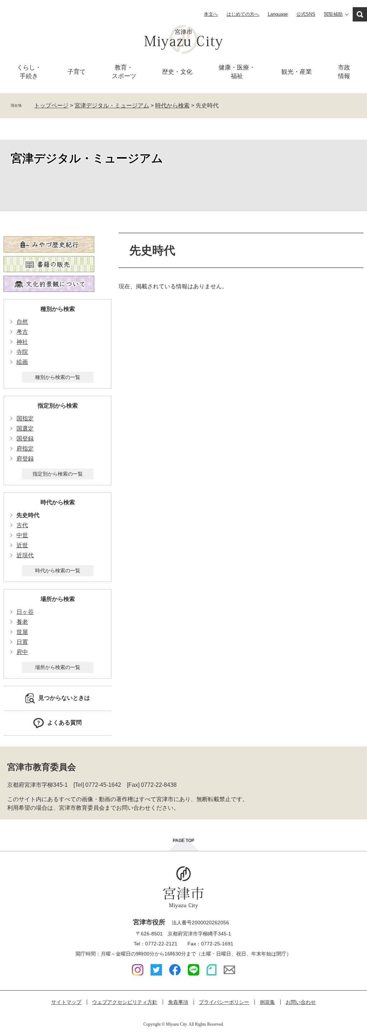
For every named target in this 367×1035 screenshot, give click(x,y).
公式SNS (305, 14)
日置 (22, 642)
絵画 (22, 362)
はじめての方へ (243, 14)
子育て (76, 71)
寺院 (22, 352)
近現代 (25, 555)
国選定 (25, 428)
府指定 (25, 449)
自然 (22, 322)
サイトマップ (66, 1002)
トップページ (51, 105)
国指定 (25, 418)
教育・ (124, 72)
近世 (22, 545)
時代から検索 (172, 105)
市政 (344, 72)
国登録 (25, 438)
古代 (22, 525)
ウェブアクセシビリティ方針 (124, 1002)
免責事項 (178, 1002)
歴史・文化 (177, 71)
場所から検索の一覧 (57, 667)
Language (278, 14)
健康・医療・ (237, 72)
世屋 (22, 632)
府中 (22, 652)
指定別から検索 (58, 406)
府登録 (25, 459)
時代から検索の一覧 (57, 570)
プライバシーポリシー (224, 1002)
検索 (360, 14)
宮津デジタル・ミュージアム (112, 105)
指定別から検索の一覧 (58, 474)
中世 (22, 535)
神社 (22, 342)
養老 (22, 622)
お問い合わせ (301, 1002)
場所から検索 (57, 599)
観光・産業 (296, 71)
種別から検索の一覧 (57, 377)
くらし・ (29, 72)
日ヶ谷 (25, 612)
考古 (22, 332)
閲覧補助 (333, 14)
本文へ (211, 14)
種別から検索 (57, 309)
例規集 (267, 1002)
